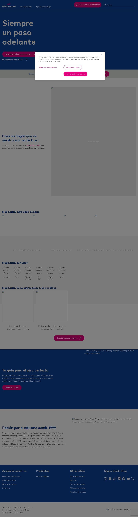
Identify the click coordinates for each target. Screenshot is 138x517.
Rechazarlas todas (73, 67)
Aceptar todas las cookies (75, 74)
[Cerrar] (102, 54)
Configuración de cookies (47, 67)
